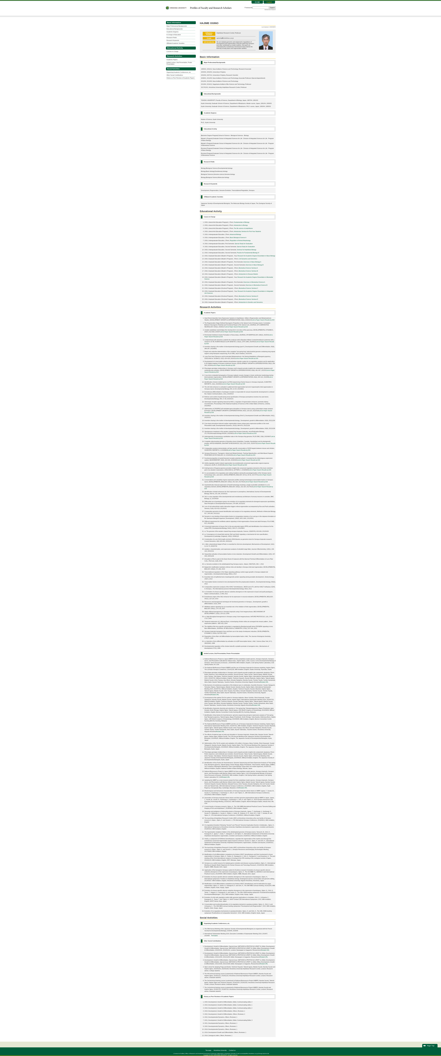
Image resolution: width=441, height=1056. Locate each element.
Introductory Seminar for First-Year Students (247, 231)
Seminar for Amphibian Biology (246, 250)
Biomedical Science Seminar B (248, 271)
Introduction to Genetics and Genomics (251, 302)
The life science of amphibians (243, 228)
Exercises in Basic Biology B (254, 265)
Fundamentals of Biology (241, 222)
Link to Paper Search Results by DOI (263, 320)
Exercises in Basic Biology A (252, 262)
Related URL (264, 682)
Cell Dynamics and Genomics (248, 259)
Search (272, 8)
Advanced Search (270, 9)
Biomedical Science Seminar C (248, 288)
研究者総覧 (210, 8)
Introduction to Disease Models (248, 274)
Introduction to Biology (241, 225)
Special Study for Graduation (244, 243)
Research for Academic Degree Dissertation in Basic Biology (256, 256)
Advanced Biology (235, 234)
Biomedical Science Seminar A (248, 268)
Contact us (232, 1050)
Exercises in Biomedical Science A (254, 282)
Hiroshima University (220, 1050)
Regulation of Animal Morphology (240, 240)
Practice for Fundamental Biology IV (248, 253)
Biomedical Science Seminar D (248, 296)
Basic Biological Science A (238, 237)
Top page (208, 1050)
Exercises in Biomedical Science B (256, 285)
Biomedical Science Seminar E (248, 299)
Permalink (214, 935)
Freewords (248, 8)
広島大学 (176, 8)
